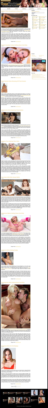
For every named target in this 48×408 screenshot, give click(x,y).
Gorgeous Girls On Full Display (9, 346)
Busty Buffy (8, 8)
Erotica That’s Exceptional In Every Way (12, 11)
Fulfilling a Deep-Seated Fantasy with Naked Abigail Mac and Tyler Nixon (38, 75)
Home (33, 11)
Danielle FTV (16, 8)
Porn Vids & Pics (18, 383)
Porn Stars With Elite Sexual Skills (10, 177)
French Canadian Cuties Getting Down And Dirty (14, 45)
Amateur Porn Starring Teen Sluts (10, 141)
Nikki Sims (24, 8)
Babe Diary (33, 55)
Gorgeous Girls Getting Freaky (9, 250)
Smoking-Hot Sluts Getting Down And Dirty (12, 282)
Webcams (40, 56)
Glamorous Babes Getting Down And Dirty (12, 213)
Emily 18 (39, 8)
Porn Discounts (18, 41)
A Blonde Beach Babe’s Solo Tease (37, 74)
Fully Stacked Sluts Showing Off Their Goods (13, 81)
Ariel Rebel (31, 8)
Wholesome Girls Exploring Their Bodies (12, 110)
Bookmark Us (36, 11)
